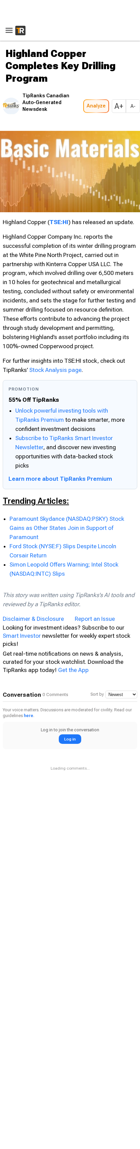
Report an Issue (95, 616)
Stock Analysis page (55, 367)
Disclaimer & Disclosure (33, 616)
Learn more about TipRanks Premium (60, 476)
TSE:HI (59, 220)
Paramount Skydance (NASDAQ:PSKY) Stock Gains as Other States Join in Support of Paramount (67, 525)
